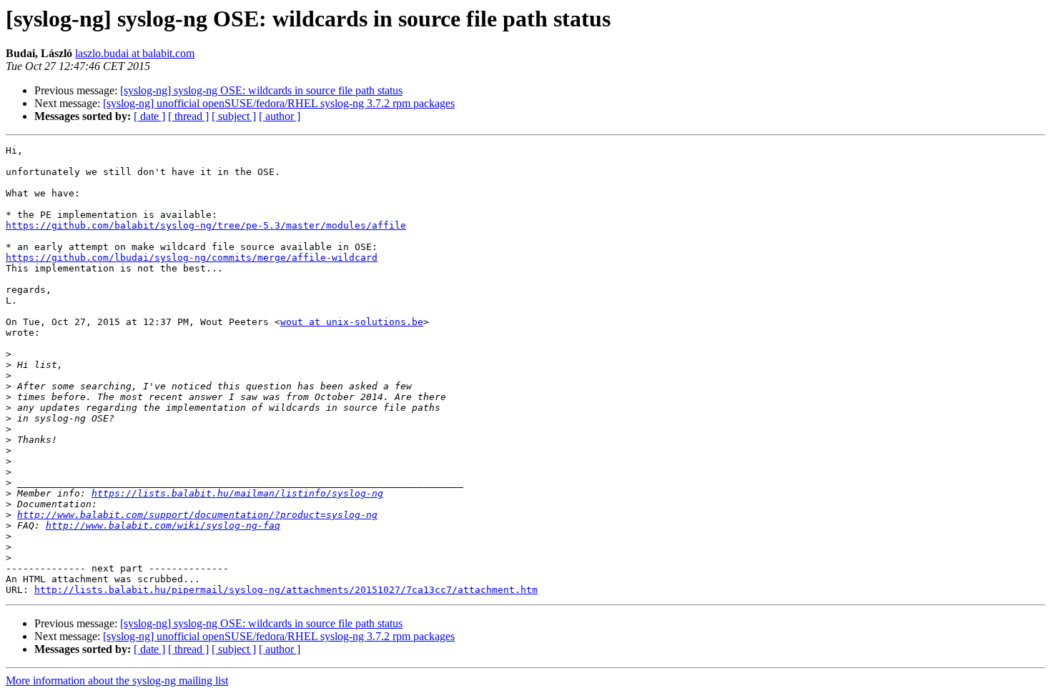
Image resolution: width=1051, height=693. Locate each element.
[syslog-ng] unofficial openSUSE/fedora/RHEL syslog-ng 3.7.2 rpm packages (279, 103)
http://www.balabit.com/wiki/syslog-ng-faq (163, 525)
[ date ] (149, 116)
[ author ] (279, 116)
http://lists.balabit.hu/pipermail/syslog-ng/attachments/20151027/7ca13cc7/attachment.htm (286, 589)
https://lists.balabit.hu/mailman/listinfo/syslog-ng (237, 493)
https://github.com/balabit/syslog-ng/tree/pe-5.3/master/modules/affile (206, 225)
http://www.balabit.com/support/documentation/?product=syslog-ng (197, 514)
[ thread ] (188, 116)
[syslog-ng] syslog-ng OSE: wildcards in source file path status (261, 90)
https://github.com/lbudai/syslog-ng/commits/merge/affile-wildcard (192, 257)
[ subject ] (234, 116)
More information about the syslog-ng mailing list (117, 680)
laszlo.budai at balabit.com (134, 53)
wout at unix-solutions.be (351, 321)
